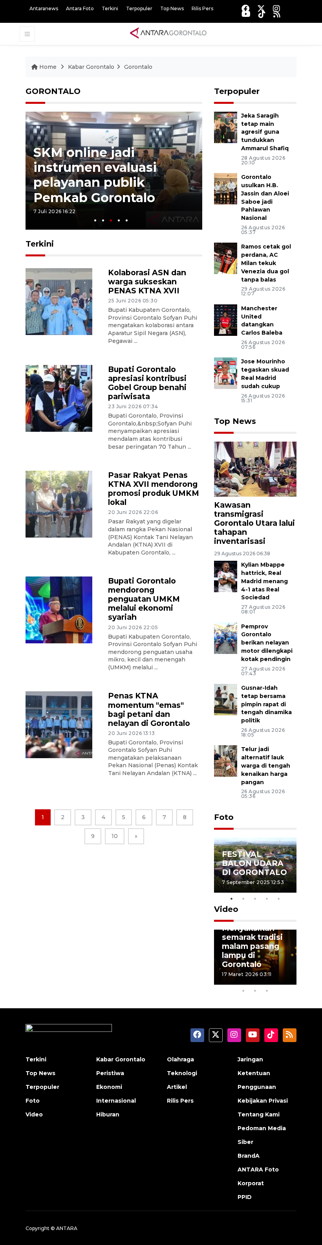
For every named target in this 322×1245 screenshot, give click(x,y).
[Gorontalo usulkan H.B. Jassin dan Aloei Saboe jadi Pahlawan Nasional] (225, 188)
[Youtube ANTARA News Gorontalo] (246, 14)
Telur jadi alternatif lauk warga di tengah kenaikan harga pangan (265, 765)
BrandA (249, 1155)
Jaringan (250, 1059)
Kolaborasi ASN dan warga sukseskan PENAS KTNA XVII (147, 281)
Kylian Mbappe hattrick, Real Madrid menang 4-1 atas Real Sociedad (264, 581)
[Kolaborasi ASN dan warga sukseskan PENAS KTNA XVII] (59, 301)
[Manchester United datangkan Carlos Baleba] (225, 319)
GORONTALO (53, 91)
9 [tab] (255, 991)
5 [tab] (127, 220)
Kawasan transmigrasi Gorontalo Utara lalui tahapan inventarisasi (254, 523)
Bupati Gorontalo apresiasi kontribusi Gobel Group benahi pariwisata (147, 383)
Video (226, 909)
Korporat (251, 1183)
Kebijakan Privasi (263, 1100)
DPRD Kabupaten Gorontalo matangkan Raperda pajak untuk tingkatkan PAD (104, 175)
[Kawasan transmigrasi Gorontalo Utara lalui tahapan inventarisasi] (255, 468)
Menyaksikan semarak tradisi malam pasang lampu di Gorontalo (252, 946)
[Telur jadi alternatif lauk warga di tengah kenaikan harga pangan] (225, 760)
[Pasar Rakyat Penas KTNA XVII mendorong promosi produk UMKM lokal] (59, 503)
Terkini (110, 8)
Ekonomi (109, 1086)
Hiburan (107, 1114)
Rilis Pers (202, 8)
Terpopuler (139, 8)
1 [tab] (95, 220)
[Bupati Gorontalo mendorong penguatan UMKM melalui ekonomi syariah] (59, 609)
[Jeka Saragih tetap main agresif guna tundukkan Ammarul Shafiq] (225, 127)
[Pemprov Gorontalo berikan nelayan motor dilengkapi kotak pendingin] (225, 637)
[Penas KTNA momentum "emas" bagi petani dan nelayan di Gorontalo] (59, 724)
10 (115, 836)
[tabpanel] (114, 171)
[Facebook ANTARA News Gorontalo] (245, 8)
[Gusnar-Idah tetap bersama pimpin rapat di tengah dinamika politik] (225, 699)
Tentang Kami (259, 1114)
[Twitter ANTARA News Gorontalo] (261, 8)
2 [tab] (103, 220)
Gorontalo (138, 66)
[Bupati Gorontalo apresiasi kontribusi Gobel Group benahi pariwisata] (59, 397)
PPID (245, 1197)
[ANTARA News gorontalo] (168, 33)
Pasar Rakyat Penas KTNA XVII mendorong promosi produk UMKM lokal (153, 488)
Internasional (116, 1100)
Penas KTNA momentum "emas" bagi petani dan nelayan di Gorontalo (149, 709)
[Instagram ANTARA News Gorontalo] (276, 8)
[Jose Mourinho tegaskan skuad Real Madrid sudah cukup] (225, 373)
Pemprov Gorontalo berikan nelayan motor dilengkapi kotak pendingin (267, 643)
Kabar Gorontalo (91, 66)
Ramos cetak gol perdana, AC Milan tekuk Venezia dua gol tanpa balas (266, 263)
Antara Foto (80, 8)
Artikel (177, 1086)
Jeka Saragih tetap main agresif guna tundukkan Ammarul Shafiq (265, 132)
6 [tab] (279, 980)
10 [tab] (267, 991)
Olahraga (180, 1059)
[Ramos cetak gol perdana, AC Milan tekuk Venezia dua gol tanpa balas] (225, 258)
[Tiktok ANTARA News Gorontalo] (261, 14)
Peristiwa (110, 1073)
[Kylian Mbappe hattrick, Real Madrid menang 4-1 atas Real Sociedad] (225, 576)
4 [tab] (119, 220)
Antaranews (43, 8)
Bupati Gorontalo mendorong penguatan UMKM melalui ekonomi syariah (144, 599)
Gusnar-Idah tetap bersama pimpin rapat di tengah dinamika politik (266, 704)
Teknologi (182, 1073)
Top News (172, 8)
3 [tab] (111, 220)
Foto (224, 817)
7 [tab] (291, 980)
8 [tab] (243, 991)
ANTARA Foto (258, 1169)
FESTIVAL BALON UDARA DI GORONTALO (254, 863)
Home (48, 66)
